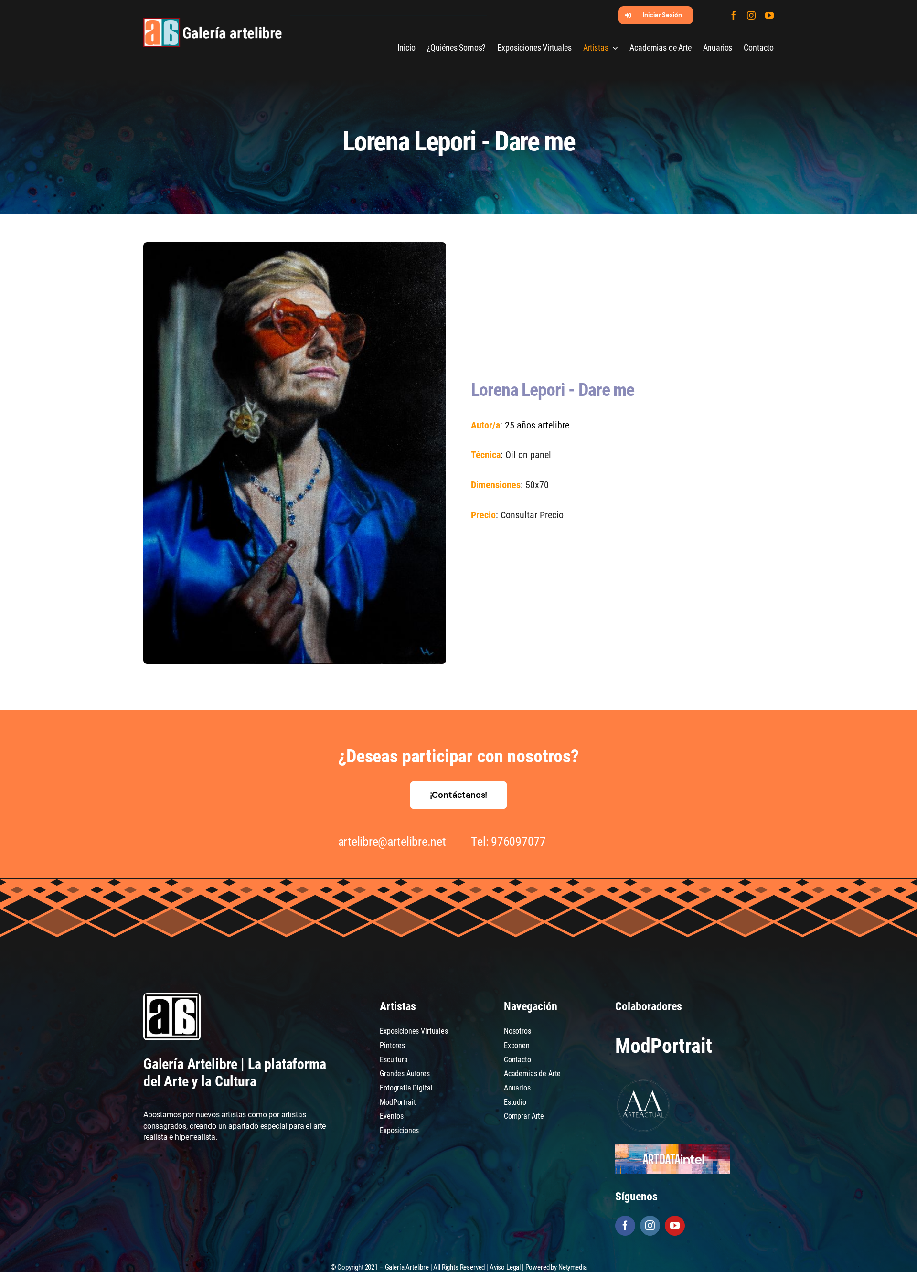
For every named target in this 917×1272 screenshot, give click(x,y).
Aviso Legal (505, 1267)
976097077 (518, 841)
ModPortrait (663, 1046)
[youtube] (769, 15)
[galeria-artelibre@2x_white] (212, 21)
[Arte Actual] (643, 1080)
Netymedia (572, 1267)
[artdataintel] (672, 1147)
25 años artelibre (537, 425)
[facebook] (733, 15)
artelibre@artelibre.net (392, 841)
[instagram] (751, 15)
